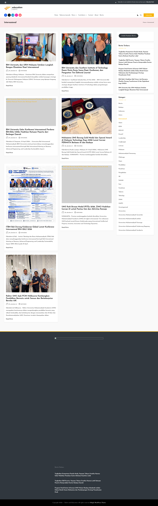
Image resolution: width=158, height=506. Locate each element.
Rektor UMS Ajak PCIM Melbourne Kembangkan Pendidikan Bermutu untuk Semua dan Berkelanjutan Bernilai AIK (29, 298)
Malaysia (121, 149)
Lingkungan (122, 142)
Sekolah (121, 180)
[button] (149, 15)
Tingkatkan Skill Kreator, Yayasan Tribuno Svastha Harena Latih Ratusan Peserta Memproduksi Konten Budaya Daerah (135, 62)
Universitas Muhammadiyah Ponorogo (130, 222)
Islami (120, 122)
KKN (120, 126)
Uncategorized (123, 207)
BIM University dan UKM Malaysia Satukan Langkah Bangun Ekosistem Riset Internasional (133, 89)
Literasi (121, 145)
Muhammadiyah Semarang (127, 153)
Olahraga (122, 157)
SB (119, 176)
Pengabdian (122, 172)
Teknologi (121, 195)
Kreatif (121, 134)
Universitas (122, 211)
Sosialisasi (122, 188)
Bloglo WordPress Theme (98, 502)
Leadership (122, 138)
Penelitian (122, 168)
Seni (120, 184)
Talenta (121, 192)
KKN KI (121, 130)
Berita (120, 103)
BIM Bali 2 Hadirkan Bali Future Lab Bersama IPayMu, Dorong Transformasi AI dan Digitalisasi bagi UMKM (134, 81)
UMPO (121, 203)
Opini (120, 161)
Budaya (121, 107)
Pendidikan (122, 165)
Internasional (123, 119)
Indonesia (122, 111)
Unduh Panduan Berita (128, 35)
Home (144, 22)
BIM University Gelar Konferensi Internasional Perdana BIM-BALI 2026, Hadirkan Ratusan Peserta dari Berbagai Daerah (30, 132)
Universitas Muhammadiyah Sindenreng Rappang (134, 226)
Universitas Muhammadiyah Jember (130, 218)
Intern (120, 115)
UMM (120, 199)
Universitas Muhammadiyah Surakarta (131, 230)
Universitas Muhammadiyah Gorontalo (131, 215)
